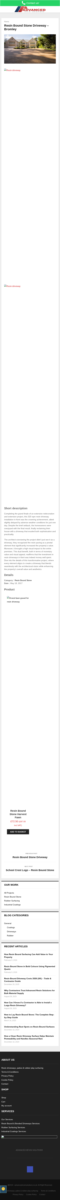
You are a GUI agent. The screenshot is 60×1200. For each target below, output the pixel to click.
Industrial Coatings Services (13, 1131)
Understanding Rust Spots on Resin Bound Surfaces (29, 1027)
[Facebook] (30, 1169)
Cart (3, 1102)
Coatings (11, 927)
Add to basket (18, 832)
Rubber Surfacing (12, 901)
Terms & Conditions (10, 1072)
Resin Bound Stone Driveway (30, 857)
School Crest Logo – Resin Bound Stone (30, 870)
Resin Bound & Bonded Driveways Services (20, 1123)
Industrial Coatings (12, 905)
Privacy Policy (7, 1076)
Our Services (7, 1119)
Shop (3, 1097)
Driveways (11, 931)
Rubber (10, 935)
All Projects (9, 893)
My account (6, 1106)
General (7, 923)
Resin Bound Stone (23, 580)
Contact (4, 1084)
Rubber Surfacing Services (13, 1127)
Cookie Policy (7, 1080)
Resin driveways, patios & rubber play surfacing (22, 1068)
